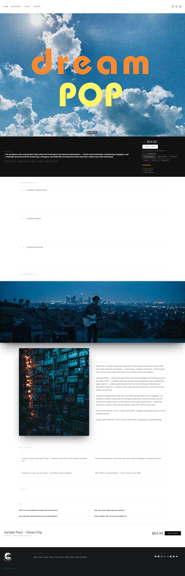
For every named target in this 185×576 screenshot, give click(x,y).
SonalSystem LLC (13, 568)
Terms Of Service (80, 557)
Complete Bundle (148, 156)
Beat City (154, 160)
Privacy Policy (58, 557)
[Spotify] (171, 556)
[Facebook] (158, 556)
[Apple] (174, 556)
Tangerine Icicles (161, 156)
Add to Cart (150, 146)
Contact (45, 557)
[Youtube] (177, 556)
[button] (146, 165)
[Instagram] (162, 556)
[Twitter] (165, 556)
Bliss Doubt (173, 156)
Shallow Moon (165, 160)
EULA (51, 557)
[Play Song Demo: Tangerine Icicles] (23, 190)
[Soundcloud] (168, 556)
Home (5, 6)
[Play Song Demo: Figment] (23, 218)
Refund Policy (69, 557)
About (36, 557)
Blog (40, 557)
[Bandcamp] (155, 556)
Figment (146, 160)
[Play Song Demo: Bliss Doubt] (23, 247)
